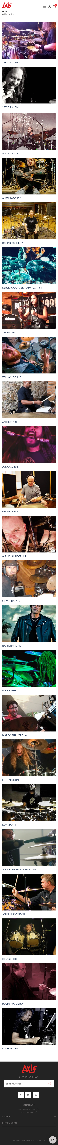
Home (5, 11)
